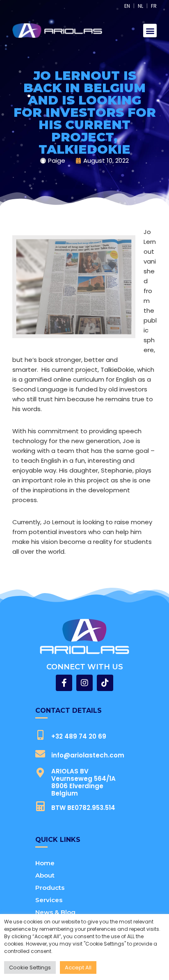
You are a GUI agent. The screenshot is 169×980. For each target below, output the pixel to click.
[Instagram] (84, 683)
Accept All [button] (78, 967)
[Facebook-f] (64, 683)
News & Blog (55, 912)
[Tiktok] (105, 683)
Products (49, 887)
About (45, 875)
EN (127, 5)
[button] (150, 30)
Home (45, 863)
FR (154, 5)
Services (48, 900)
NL (140, 5)
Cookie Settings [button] (30, 967)
